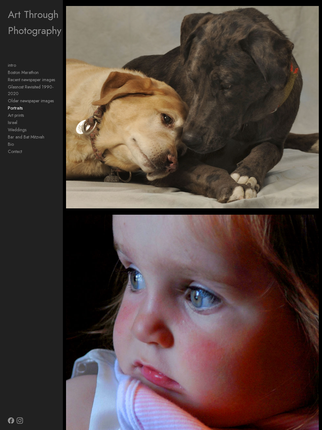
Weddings (17, 130)
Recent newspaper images (31, 79)
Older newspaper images (31, 101)
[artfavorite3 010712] (192, 107)
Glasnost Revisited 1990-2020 (30, 90)
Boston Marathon (23, 72)
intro (12, 65)
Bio (11, 144)
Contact (15, 151)
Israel (12, 122)
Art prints (16, 115)
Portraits (15, 108)
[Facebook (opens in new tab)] (11, 420)
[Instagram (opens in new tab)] (20, 420)
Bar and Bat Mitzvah (26, 137)
